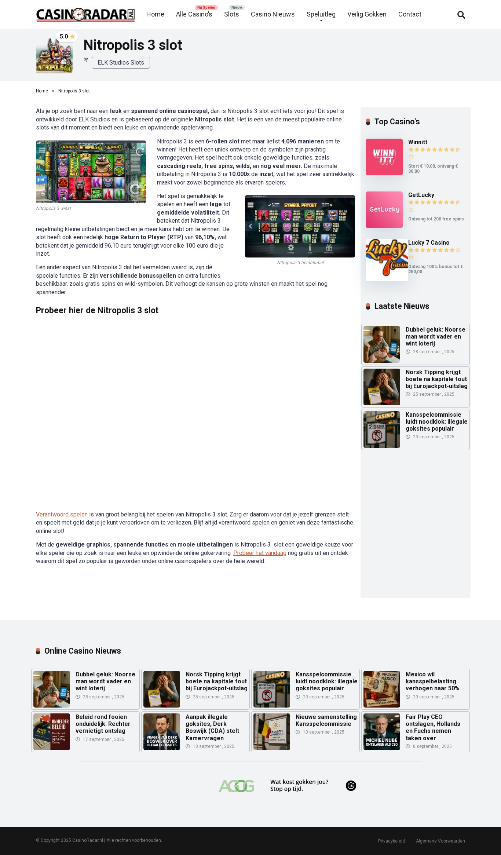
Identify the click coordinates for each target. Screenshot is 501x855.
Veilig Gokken (367, 14)
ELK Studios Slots (121, 62)
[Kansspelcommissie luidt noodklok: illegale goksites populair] (381, 445)
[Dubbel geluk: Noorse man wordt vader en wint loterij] (381, 360)
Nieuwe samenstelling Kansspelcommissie (326, 720)
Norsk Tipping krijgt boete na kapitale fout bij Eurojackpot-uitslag (437, 379)
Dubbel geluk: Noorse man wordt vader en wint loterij (435, 336)
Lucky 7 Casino (429, 242)
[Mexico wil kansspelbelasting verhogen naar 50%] (381, 689)
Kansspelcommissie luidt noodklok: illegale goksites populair (437, 421)
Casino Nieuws (273, 14)
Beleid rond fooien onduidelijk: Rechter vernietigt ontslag (103, 723)
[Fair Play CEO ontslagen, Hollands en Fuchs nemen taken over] (381, 731)
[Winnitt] (384, 173)
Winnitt (417, 142)
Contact (409, 14)
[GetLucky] (384, 226)
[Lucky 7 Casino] (387, 279)
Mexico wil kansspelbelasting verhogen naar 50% (433, 681)
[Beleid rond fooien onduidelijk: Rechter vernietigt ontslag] (51, 731)
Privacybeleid (391, 841)
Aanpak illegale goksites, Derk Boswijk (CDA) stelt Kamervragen (212, 727)
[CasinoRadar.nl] (85, 12)
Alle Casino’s (194, 14)
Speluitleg (321, 14)
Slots (231, 14)
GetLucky (421, 194)
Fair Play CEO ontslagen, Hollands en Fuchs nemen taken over (433, 727)
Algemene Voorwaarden (440, 841)
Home (155, 14)
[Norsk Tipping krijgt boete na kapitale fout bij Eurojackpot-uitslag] (381, 403)
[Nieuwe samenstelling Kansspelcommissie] (271, 731)
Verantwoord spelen (62, 514)
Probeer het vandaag (259, 552)
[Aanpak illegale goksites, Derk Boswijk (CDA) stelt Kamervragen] (161, 731)
